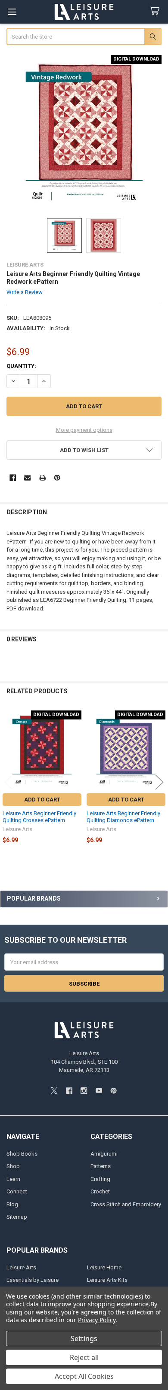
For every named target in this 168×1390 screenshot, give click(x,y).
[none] (84, 132)
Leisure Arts (21, 1267)
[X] (54, 1090)
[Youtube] (99, 1090)
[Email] (27, 477)
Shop (13, 1166)
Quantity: (21, 366)
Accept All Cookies (84, 1376)
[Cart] (156, 11)
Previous (8, 782)
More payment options (84, 430)
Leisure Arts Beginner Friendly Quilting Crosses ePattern (39, 816)
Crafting (100, 1179)
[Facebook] (12, 477)
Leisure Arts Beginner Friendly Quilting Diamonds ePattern (123, 816)
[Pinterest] (57, 477)
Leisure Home (104, 1267)
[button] (84, 450)
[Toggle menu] (12, 12)
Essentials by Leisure (32, 1280)
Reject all (84, 1357)
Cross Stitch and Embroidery (125, 1204)
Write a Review (24, 292)
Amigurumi (104, 1153)
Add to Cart (42, 799)
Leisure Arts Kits (107, 1280)
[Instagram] (84, 1090)
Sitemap (16, 1217)
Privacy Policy (96, 1320)
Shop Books (21, 1153)
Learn (13, 1179)
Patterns (100, 1166)
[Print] (42, 477)
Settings (84, 1338)
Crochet (100, 1191)
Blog (12, 1204)
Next (159, 782)
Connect (16, 1191)
